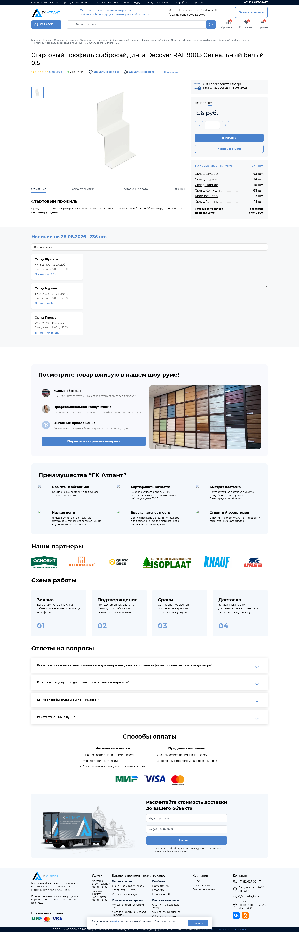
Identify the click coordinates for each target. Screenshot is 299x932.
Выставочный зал (204, 889)
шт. (210, 102)
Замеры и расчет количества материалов (99, 895)
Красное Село (206, 196)
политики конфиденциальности (169, 851)
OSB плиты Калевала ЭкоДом (165, 906)
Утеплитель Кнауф (124, 890)
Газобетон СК (160, 890)
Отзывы (100, 2)
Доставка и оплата (80, 2)
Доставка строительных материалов (101, 884)
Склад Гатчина (207, 201)
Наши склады (201, 885)
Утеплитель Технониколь (128, 885)
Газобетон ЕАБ (161, 894)
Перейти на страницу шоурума (93, 441)
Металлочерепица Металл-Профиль (129, 913)
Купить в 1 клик (229, 148)
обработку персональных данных (187, 848)
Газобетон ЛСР (161, 885)
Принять (198, 923)
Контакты (163, 2)
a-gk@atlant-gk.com (189, 2)
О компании (39, 2)
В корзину (229, 137)
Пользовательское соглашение (223, 929)
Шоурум (137, 2)
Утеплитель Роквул (124, 894)
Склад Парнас (206, 185)
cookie (115, 921)
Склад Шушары (207, 174)
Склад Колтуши (207, 190)
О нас (196, 881)
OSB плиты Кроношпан (167, 912)
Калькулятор (58, 2)
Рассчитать (186, 840)
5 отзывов (55, 71)
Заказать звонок (251, 12)
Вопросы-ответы (118, 2)
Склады (150, 2)
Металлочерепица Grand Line (128, 906)
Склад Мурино (206, 179)
